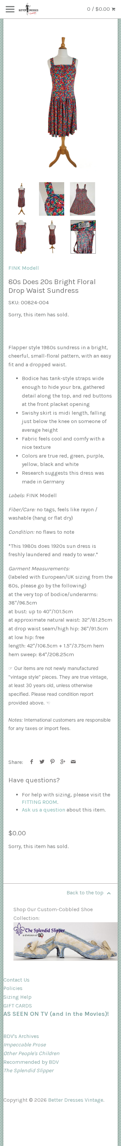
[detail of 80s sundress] (51, 199)
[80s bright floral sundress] (60, 102)
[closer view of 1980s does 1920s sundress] (21, 237)
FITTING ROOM (39, 802)
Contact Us (16, 980)
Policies (13, 988)
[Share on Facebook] (31, 762)
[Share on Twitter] (42, 762)
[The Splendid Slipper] (65, 959)
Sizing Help (17, 997)
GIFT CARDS (17, 1005)
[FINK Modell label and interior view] (83, 237)
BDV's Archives (21, 1036)
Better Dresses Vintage (75, 1100)
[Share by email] (73, 762)
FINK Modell (23, 268)
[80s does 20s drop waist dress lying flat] (82, 199)
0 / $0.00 (99, 9)
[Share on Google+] (63, 762)
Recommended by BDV (31, 1062)
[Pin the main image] (52, 762)
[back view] (52, 237)
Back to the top (86, 892)
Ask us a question (43, 809)
